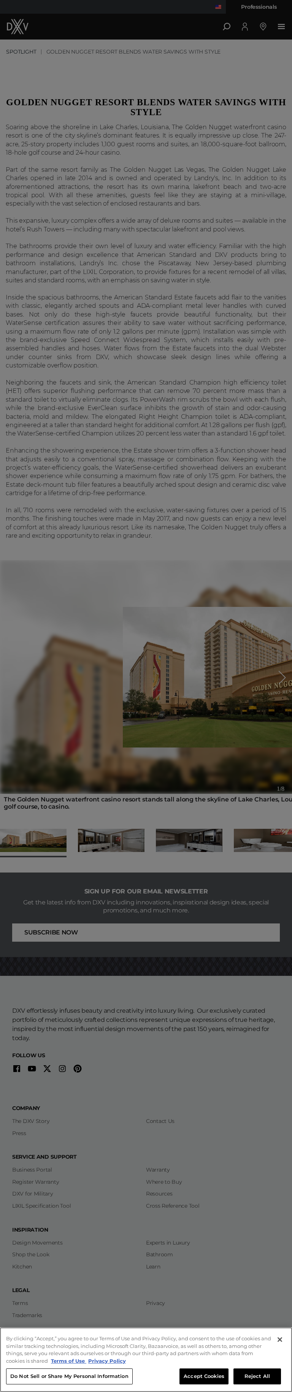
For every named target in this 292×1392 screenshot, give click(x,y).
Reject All (257, 1376)
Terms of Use (68, 1361)
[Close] (279, 1339)
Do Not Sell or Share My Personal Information (69, 1376)
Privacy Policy (107, 1361)
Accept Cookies (204, 1376)
